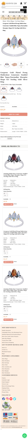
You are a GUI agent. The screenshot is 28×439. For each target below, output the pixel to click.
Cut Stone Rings (19, 21)
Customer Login (6, 380)
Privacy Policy (5, 392)
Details (15, 203)
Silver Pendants (5, 360)
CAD (22, 12)
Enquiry (4, 378)
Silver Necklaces (6, 372)
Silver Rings (10, 21)
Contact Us (4, 349)
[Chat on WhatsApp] (24, 435)
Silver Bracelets (5, 368)
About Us (4, 347)
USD (25, 12)
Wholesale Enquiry (6, 351)
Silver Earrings (5, 362)
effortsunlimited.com (17, 427)
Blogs (3, 353)
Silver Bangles (5, 370)
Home (4, 21)
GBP (16, 12)
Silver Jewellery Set (7, 366)
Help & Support (5, 382)
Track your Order (6, 390)
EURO (13, 12)
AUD (19, 12)
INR (10, 12)
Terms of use (5, 384)
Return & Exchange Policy (8, 386)
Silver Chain (5, 364)
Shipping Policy (5, 388)
